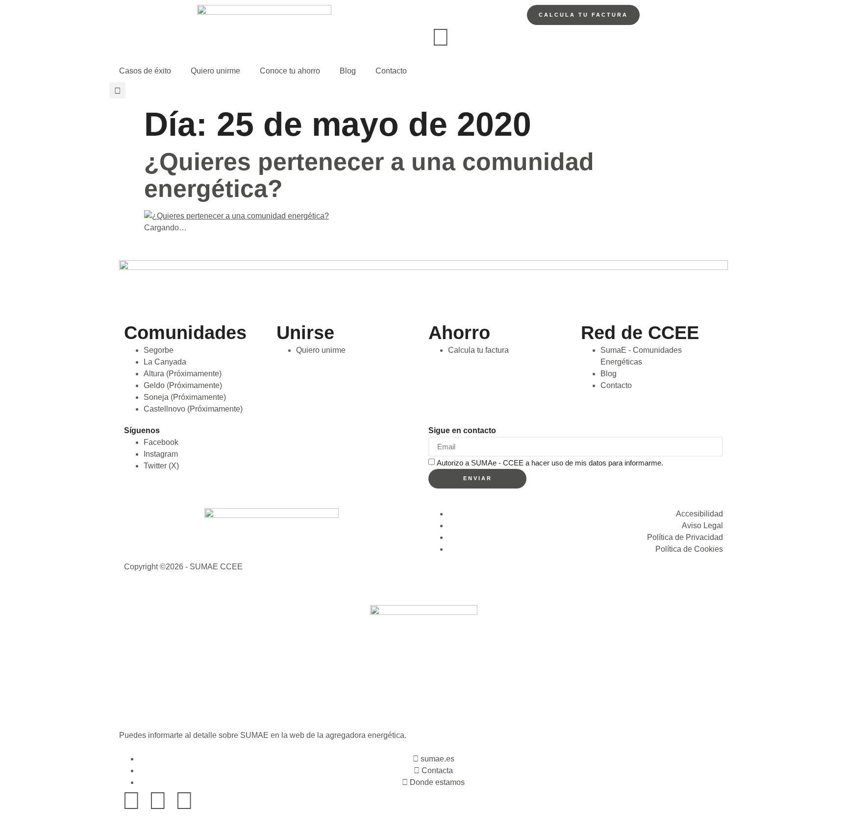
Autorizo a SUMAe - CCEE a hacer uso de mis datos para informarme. (550, 462)
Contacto (391, 71)
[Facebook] (131, 800)
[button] (117, 90)
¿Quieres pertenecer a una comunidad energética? (369, 175)
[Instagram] (184, 800)
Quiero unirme (215, 71)
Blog (348, 71)
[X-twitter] (158, 800)
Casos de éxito (145, 71)
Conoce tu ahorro (290, 71)
